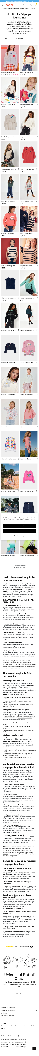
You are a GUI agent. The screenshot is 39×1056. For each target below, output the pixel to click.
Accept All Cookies (19, 526)
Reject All (19, 531)
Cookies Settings (19, 535)
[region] (19, 526)
